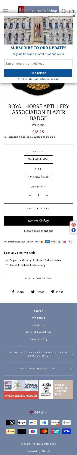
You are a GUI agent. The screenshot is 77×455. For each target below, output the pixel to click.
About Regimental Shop (38, 368)
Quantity (38, 186)
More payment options (38, 231)
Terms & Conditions (38, 332)
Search (38, 310)
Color (38, 151)
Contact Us (38, 325)
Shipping (24, 136)
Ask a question (38, 278)
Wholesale (38, 317)
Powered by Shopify (38, 451)
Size (38, 169)
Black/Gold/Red (38, 159)
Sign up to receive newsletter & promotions (38, 354)
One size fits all (38, 177)
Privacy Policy (39, 339)
